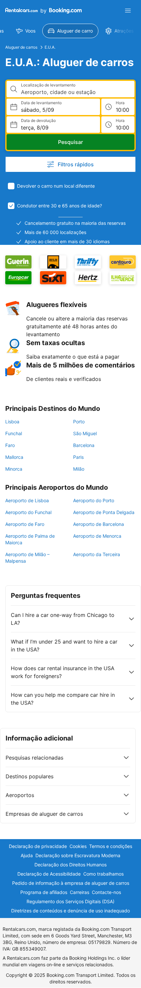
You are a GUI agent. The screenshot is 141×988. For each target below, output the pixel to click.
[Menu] (128, 10)
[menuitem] (25, 31)
